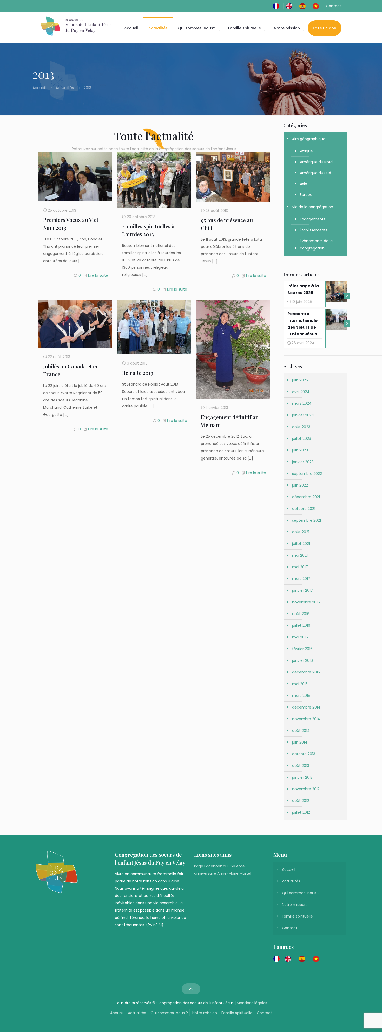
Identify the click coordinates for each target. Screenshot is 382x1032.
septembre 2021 (306, 520)
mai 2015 (300, 683)
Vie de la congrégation (312, 207)
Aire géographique (308, 138)
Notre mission (294, 904)
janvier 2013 (302, 777)
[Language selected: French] (298, 958)
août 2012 (300, 800)
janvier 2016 (302, 660)
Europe (306, 194)
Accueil (39, 87)
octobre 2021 (303, 508)
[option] (289, 959)
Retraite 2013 (137, 372)
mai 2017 (300, 567)
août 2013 (300, 765)
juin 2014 (299, 742)
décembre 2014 (306, 707)
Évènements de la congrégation (316, 244)
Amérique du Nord (316, 162)
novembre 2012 (306, 789)
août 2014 (301, 730)
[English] (290, 6)
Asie (303, 183)
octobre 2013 (303, 754)
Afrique (306, 151)
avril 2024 (300, 391)
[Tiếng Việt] (317, 6)
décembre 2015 (306, 672)
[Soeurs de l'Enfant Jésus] (76, 26)
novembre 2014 (306, 718)
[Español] (303, 6)
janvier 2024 (303, 415)
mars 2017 (301, 578)
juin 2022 (300, 485)
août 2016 (300, 613)
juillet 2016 (301, 625)
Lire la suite (98, 275)
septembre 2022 (307, 473)
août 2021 (300, 532)
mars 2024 (302, 403)
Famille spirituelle (297, 916)
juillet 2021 (301, 543)
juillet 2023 (301, 438)
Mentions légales (252, 1003)
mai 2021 (300, 555)
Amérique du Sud (315, 173)
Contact (333, 6)
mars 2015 (301, 695)
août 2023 (301, 426)
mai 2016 (300, 637)
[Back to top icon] (191, 988)
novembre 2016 (306, 602)
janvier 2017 (302, 590)
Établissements (313, 230)
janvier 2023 (303, 461)
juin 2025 (300, 380)
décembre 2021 (306, 497)
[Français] (277, 6)
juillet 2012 (301, 812)
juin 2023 (300, 450)
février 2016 (302, 648)
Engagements (312, 219)
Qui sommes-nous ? (300, 892)
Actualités (65, 87)
